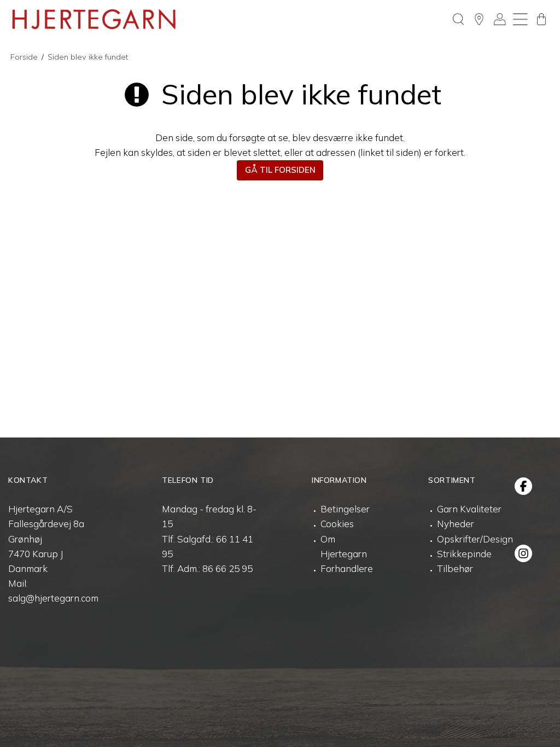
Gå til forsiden (280, 170)
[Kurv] (541, 19)
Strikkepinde (464, 553)
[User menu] (500, 19)
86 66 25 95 (227, 568)
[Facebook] (523, 486)
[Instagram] (523, 553)
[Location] (479, 19)
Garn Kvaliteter (469, 509)
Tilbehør (455, 568)
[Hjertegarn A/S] (94, 19)
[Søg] (458, 19)
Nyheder (455, 523)
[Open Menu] (520, 19)
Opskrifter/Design (475, 539)
